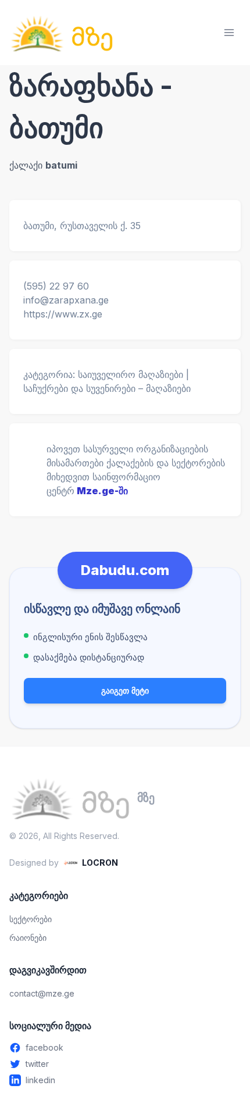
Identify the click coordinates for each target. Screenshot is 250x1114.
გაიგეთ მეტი (125, 690)
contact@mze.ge (41, 993)
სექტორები (30, 919)
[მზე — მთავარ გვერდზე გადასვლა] (61, 32)
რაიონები (28, 937)
